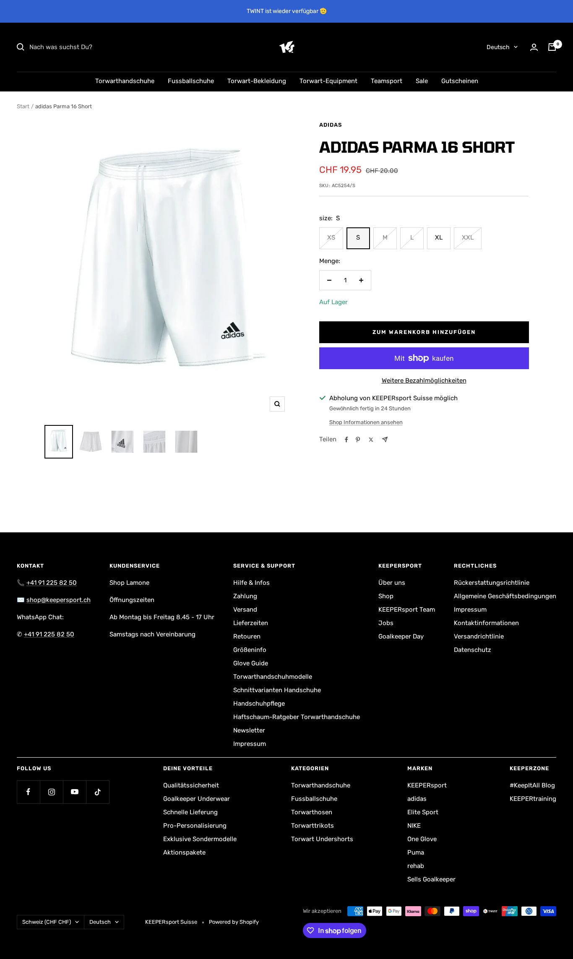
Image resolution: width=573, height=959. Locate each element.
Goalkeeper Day (401, 636)
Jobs (385, 623)
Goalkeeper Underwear (196, 799)
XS (331, 237)
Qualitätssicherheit (191, 785)
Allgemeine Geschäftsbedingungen (505, 596)
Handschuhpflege (259, 703)
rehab (415, 866)
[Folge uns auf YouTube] (74, 791)
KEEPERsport (427, 785)
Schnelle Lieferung (190, 812)
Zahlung (245, 596)
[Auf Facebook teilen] (346, 440)
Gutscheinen (459, 81)
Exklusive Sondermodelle (200, 839)
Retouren (246, 636)
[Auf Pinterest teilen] (358, 440)
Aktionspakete (184, 852)
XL (439, 237)
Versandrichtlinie (479, 636)
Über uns (391, 582)
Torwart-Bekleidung (256, 81)
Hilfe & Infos (251, 582)
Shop (385, 596)
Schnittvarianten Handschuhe (277, 690)
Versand (245, 609)
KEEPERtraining (533, 799)
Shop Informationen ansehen (366, 422)
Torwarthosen (311, 812)
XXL (468, 237)
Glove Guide (250, 663)
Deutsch (498, 47)
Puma (415, 852)
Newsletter (249, 730)
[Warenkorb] (552, 47)
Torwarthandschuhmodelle (272, 676)
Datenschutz (472, 650)
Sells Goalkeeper (431, 879)
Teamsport (386, 81)
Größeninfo (249, 650)
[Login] (534, 47)
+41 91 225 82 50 (51, 582)
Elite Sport (422, 812)
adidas (330, 125)
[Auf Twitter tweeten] (371, 440)
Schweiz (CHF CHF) (46, 922)
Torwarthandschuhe (124, 81)
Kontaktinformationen (486, 623)
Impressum (249, 744)
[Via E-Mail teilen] (385, 439)
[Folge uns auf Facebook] (28, 791)
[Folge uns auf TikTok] (97, 791)
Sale (422, 81)
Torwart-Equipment (328, 81)
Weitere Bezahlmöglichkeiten (424, 380)
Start (23, 106)
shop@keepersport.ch (58, 600)
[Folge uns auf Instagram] (51, 791)
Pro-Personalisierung (195, 825)
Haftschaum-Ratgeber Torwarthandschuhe (296, 717)
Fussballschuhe (191, 81)
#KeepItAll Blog (532, 785)
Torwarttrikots (312, 825)
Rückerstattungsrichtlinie (491, 582)
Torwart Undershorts (322, 839)
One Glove (422, 839)
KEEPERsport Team (406, 609)
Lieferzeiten (250, 623)
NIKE (414, 825)
